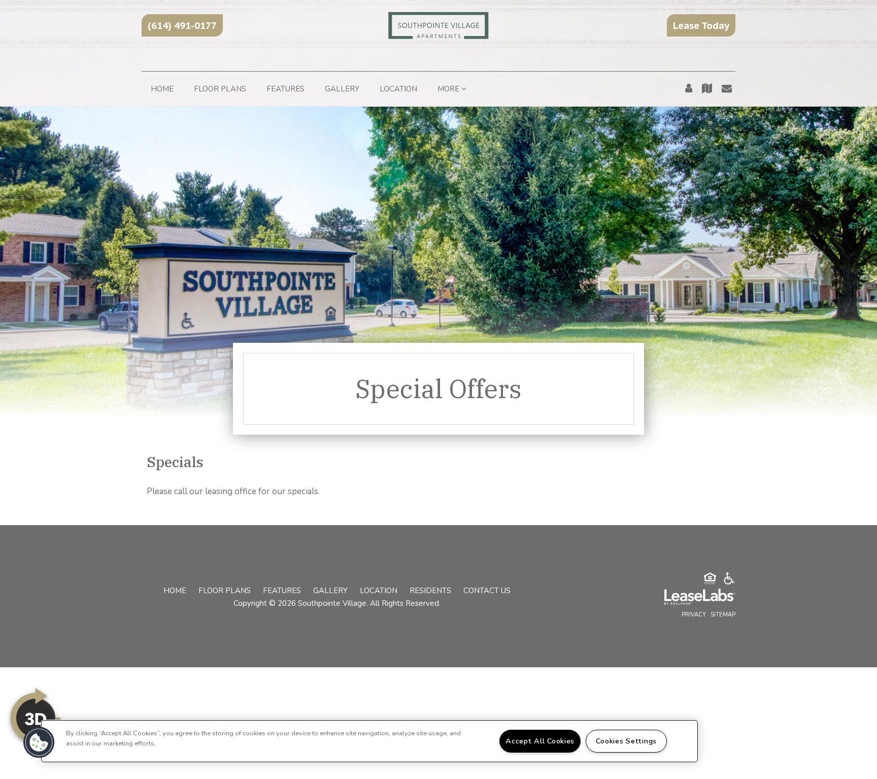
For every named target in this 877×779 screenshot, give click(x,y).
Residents (430, 591)
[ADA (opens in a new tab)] (729, 580)
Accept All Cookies (540, 741)
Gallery (342, 89)
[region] (369, 741)
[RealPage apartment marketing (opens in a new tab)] (684, 598)
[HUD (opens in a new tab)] (710, 580)
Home (162, 89)
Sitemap (723, 615)
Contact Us (487, 591)
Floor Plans (220, 89)
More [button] (449, 89)
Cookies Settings (626, 741)
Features (285, 89)
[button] (182, 25)
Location (398, 89)
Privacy (694, 615)
